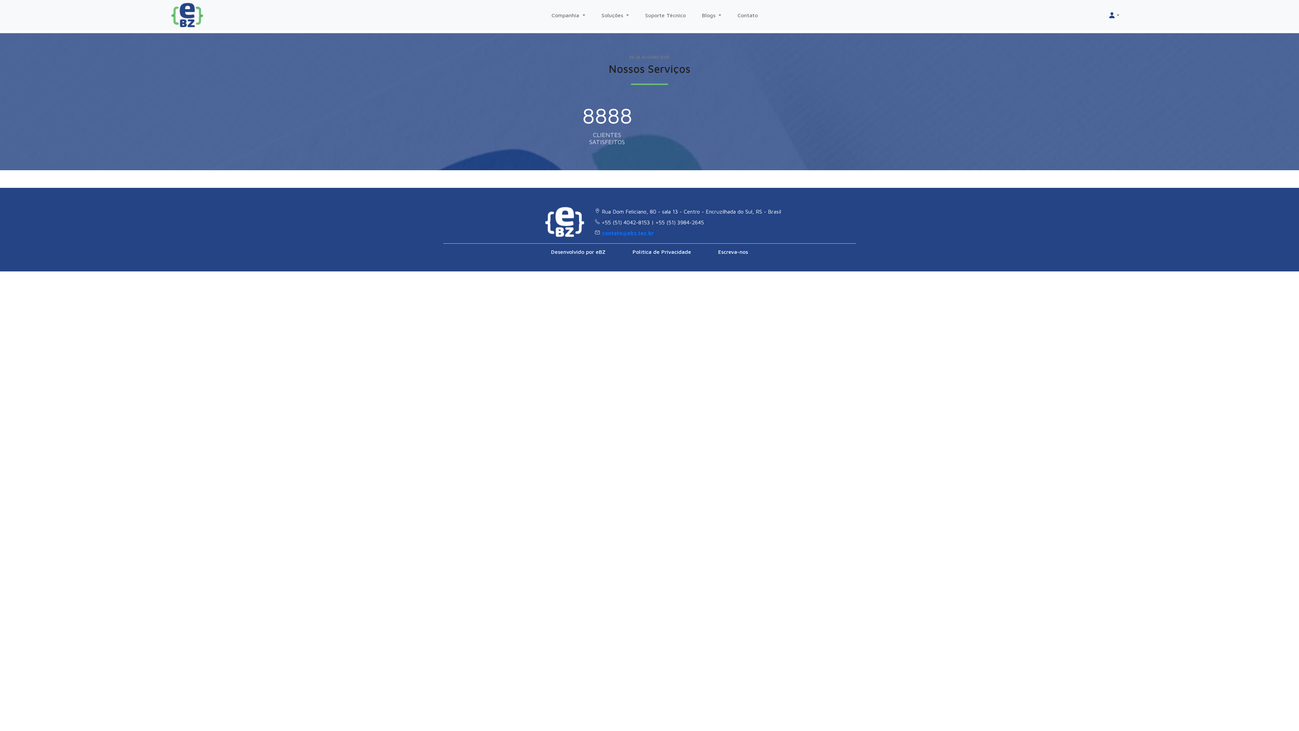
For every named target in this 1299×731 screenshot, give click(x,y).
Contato (747, 15)
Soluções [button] (613, 15)
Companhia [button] (566, 15)
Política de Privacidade (662, 252)
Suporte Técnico (665, 15)
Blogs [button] (709, 15)
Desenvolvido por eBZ (578, 252)
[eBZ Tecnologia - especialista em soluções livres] (190, 15)
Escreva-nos (733, 252)
